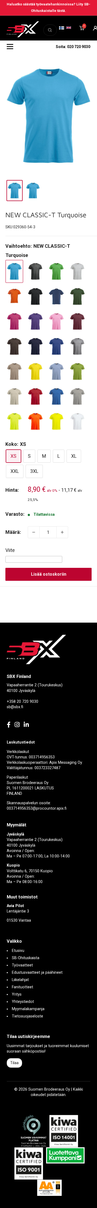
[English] (68, 27)
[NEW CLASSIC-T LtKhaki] (14, 396)
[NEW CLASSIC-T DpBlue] (56, 346)
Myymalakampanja (28, 1009)
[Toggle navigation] (10, 47)
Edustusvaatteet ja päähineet (37, 972)
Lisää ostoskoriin (48, 574)
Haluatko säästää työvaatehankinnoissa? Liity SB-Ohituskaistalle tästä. (48, 7)
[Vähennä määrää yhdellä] (33, 532)
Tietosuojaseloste (27, 1016)
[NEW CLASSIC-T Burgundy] (77, 321)
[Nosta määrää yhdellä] (62, 532)
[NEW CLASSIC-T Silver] (77, 396)
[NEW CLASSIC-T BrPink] (56, 321)
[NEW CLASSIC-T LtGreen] (77, 371)
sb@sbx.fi (15, 707)
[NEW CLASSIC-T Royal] (56, 396)
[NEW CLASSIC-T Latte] (14, 371)
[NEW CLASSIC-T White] (77, 421)
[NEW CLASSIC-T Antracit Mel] (35, 271)
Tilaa (14, 1063)
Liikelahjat (20, 980)
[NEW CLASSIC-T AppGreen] (56, 271)
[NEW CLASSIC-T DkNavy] (35, 346)
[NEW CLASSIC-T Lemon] (35, 371)
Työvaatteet (22, 965)
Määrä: (13, 532)
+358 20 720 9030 (22, 701)
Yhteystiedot (23, 1001)
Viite (10, 550)
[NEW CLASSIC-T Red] (35, 396)
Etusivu (18, 950)
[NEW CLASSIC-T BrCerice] (14, 321)
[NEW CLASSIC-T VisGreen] (14, 421)
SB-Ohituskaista (25, 958)
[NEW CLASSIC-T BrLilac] (35, 321)
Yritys (17, 994)
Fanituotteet (22, 987)
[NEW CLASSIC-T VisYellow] (56, 421)
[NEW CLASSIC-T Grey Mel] (77, 346)
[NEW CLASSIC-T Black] (35, 296)
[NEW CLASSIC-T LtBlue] (56, 371)
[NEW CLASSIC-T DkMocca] (14, 346)
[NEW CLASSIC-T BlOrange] (14, 296)
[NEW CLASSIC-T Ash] (77, 271)
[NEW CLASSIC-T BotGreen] (77, 296)
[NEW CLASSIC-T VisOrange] (35, 421)
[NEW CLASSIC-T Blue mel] (56, 296)
